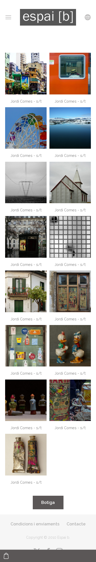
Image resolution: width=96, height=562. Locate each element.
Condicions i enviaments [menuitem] (34, 524)
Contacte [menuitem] (76, 524)
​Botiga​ (48, 502)
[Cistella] (6, 556)
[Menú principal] (8, 17)
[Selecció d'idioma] (88, 17)
